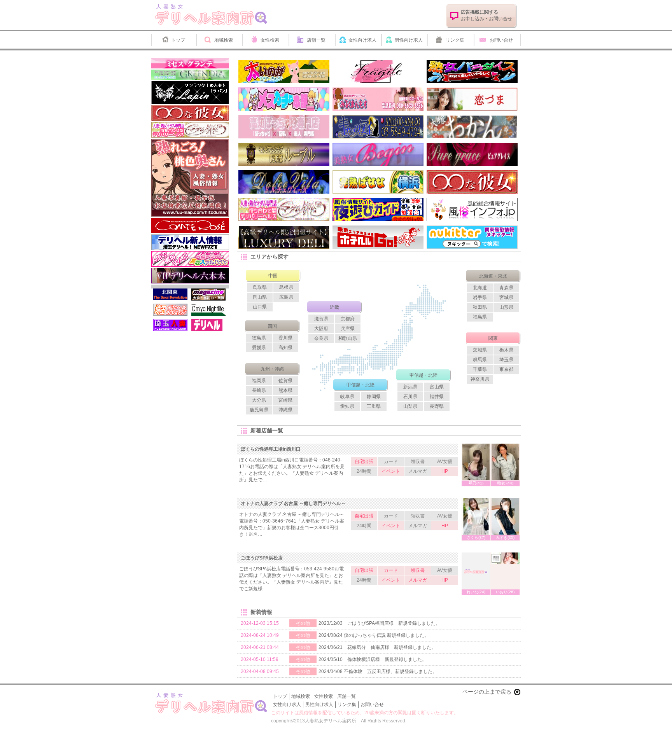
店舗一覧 (316, 40)
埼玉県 (506, 359)
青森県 (506, 287)
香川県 (285, 338)
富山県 (437, 387)
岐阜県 (347, 396)
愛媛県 (259, 347)
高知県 (285, 347)
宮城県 (506, 297)
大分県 (259, 400)
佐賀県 (285, 380)
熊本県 (285, 390)
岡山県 (260, 297)
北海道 (480, 287)
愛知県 (347, 406)
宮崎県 (285, 400)
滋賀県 (321, 319)
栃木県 (506, 350)
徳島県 (259, 338)
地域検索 (223, 40)
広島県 (286, 297)
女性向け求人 (362, 40)
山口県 (260, 306)
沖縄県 (285, 410)
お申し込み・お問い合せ (486, 15)
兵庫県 (348, 328)
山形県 (506, 307)
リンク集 (455, 40)
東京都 (506, 369)
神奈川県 (480, 379)
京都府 (348, 319)
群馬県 (480, 359)
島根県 (286, 287)
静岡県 (374, 396)
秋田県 (480, 307)
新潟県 (410, 387)
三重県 (374, 406)
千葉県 (480, 369)
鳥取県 (260, 287)
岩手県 (480, 297)
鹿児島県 (259, 410)
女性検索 (270, 40)
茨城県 (480, 350)
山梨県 (410, 406)
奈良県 (321, 338)
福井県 (437, 396)
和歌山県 (347, 338)
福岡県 (259, 380)
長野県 (437, 406)
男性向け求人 (409, 40)
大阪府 (321, 328)
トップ (178, 40)
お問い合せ (501, 40)
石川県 (410, 396)
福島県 (480, 317)
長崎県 (259, 390)
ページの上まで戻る (486, 692)
